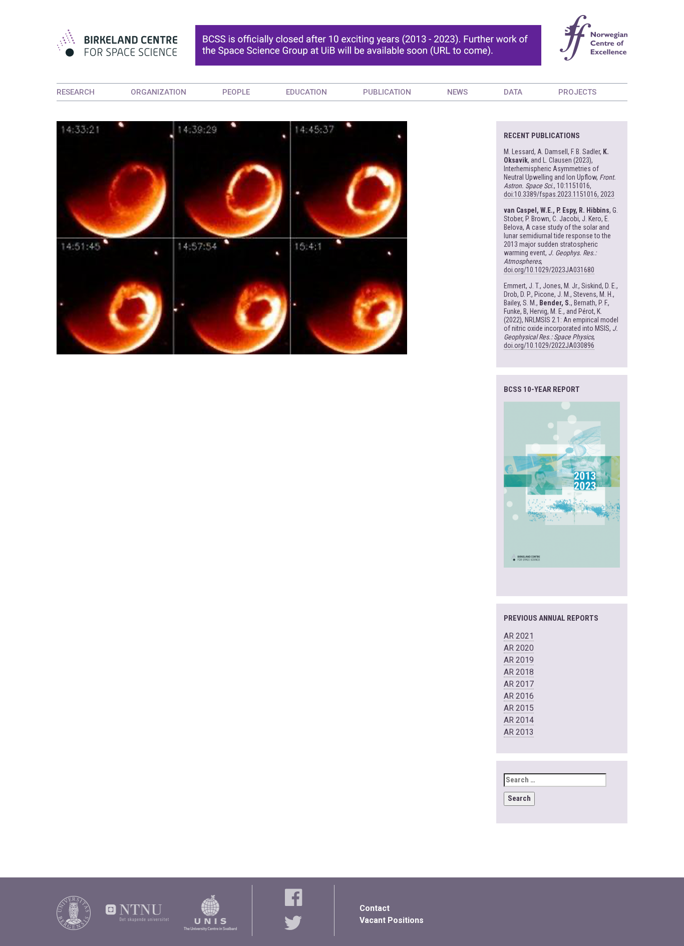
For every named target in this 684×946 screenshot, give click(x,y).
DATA (513, 92)
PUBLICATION (387, 92)
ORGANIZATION (158, 92)
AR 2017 (519, 684)
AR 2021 (519, 636)
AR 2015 (519, 708)
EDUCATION (306, 92)
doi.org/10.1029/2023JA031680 (549, 270)
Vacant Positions (392, 920)
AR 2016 (519, 696)
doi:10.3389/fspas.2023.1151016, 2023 (559, 194)
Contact (375, 908)
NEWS (457, 92)
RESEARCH (76, 92)
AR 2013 (519, 732)
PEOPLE (236, 92)
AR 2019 (519, 660)
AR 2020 (519, 648)
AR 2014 (519, 720)
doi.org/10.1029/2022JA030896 (549, 345)
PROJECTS (577, 92)
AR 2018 (519, 672)
